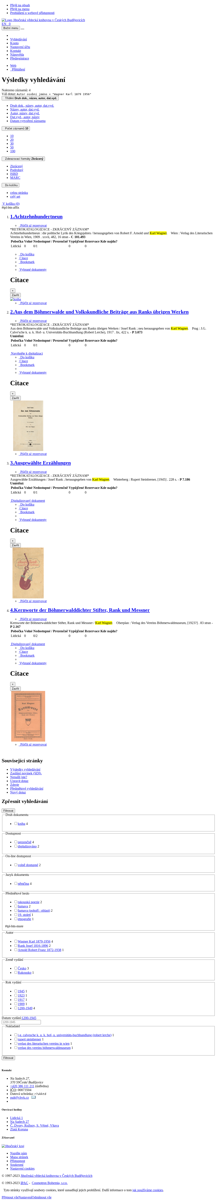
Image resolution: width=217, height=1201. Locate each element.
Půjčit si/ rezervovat (33, 225)
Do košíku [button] (26, 254)
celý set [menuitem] (15, 196)
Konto (14, 43)
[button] (23, 258)
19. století (24, 915)
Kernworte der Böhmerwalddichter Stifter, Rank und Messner (80, 610)
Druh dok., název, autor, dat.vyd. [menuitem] (32, 105)
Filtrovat (8, 810)
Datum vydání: (19, 1018)
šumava (23, 906)
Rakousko (24, 972)
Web (13, 65)
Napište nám (18, 1153)
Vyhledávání (18, 39)
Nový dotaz (18, 792)
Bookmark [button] (27, 262)
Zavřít (15, 295)
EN (4, 24)
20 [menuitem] (12, 139)
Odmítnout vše (41, 1197)
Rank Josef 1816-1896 (33, 945)
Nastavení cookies (22, 1168)
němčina (23, 883)
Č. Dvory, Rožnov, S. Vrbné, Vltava (34, 1125)
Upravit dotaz (19, 781)
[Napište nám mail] (33, 1097)
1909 (21, 1004)
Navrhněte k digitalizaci (26, 353)
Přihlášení (17, 69)
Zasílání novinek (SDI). (26, 773)
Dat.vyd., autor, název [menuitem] (25, 117)
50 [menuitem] (12, 147)
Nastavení (25, 1197)
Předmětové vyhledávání (26, 788)
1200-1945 (29, 1018)
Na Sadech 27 (19, 1121)
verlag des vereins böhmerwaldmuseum (44, 1048)
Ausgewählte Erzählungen (40, 463)
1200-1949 (25, 1008)
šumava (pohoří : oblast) (34, 910)
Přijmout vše (10, 1197)
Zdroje (14, 784)
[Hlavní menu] (22, 29)
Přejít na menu (19, 9)
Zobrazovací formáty (23, 158)
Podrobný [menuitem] (16, 170)
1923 (21, 995)
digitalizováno (27, 846)
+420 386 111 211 (22, 1086)
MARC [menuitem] (15, 177)
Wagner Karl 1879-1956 (34, 941)
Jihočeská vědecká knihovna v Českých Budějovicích (56, 1175)
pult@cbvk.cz (19, 1097)
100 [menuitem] (12, 151)
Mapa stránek (19, 1157)
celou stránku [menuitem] (19, 192)
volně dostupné (28, 865)
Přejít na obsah (20, 5)
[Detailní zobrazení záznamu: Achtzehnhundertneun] (15, 299)
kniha (21, 823)
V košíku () (10, 203)
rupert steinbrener (29, 1039)
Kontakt (15, 51)
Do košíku (10, 185)
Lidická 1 (16, 1118)
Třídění (30, 98)
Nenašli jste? (18, 777)
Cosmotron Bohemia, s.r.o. (50, 1183)
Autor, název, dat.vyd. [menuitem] (25, 113)
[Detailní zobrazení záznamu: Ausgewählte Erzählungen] (28, 597)
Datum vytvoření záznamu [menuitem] (28, 121)
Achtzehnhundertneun (36, 216)
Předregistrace (19, 58)
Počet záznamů (15, 128)
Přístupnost (17, 1161)
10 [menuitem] (12, 136)
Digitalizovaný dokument (27, 500)
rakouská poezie (28, 902)
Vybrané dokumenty (33, 269)
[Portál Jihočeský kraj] (18, 1146)
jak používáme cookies (147, 1190)
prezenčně (24, 842)
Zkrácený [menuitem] (16, 166)
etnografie (24, 919)
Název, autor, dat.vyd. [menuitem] (24, 109)
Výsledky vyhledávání (25, 769)
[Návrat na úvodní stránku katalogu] (43, 20)
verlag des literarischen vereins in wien (44, 1043)
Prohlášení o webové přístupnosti (32, 13)
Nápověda (17, 54)
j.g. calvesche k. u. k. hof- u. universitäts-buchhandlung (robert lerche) (64, 1035)
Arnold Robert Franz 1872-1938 (39, 950)
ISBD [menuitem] (14, 174)
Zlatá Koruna (19, 1129)
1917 (21, 999)
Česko (22, 968)
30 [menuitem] (12, 143)
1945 (21, 991)
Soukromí (16, 1164)
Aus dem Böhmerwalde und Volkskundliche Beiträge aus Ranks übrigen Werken (99, 312)
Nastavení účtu (20, 47)
